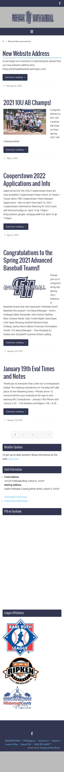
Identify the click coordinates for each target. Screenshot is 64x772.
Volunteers (43, 740)
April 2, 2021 (13, 235)
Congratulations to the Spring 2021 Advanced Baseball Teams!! (27, 260)
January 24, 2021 (15, 351)
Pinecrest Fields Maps (16, 500)
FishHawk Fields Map (15, 496)
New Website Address (26, 53)
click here (13, 458)
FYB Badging (29, 740)
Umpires (55, 740)
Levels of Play (11, 744)
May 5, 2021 (12, 158)
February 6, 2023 (14, 85)
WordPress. (55, 747)
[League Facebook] (60, 3)
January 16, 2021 (15, 420)
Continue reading (14, 77)
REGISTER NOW (12, 740)
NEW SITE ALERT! (42, 744)
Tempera (43, 747)
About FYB (26, 744)
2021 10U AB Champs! (27, 103)
